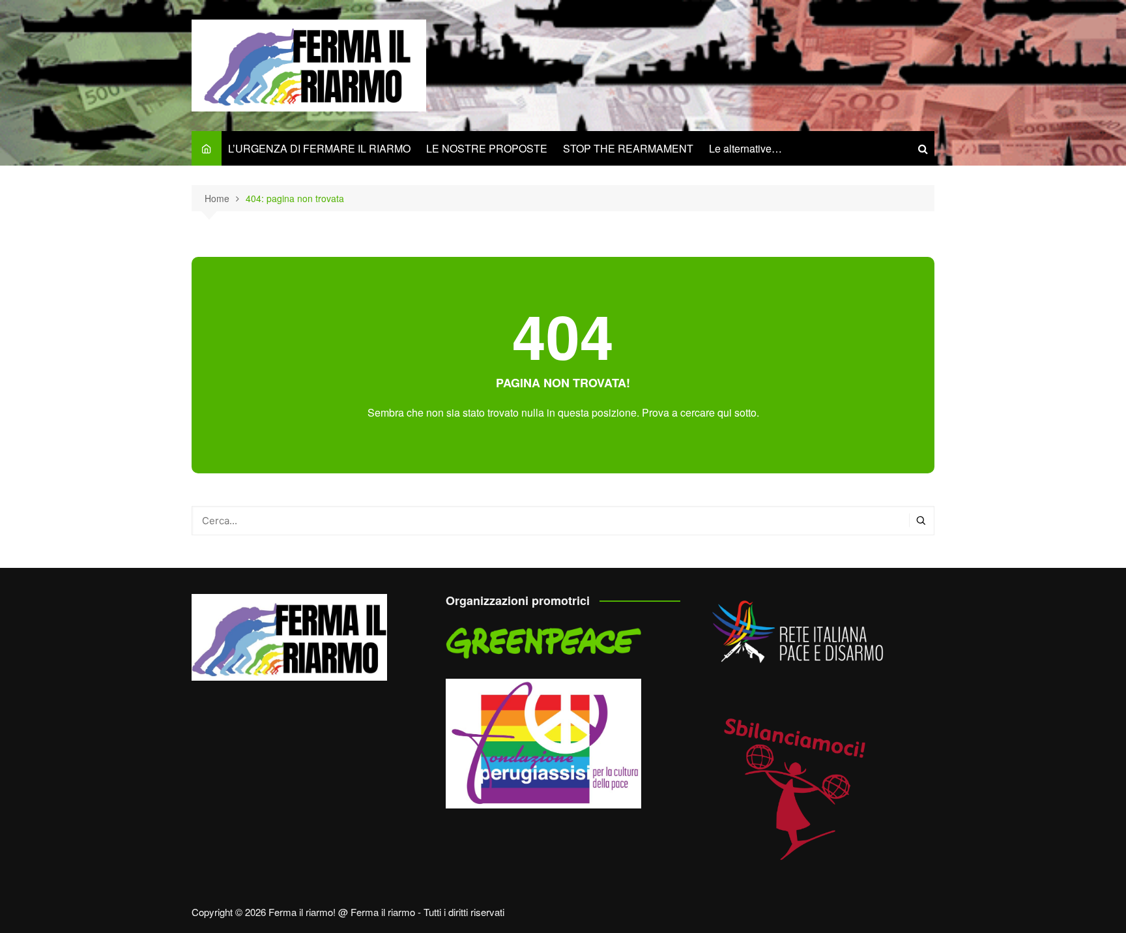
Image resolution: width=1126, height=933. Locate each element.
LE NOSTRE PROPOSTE (486, 148)
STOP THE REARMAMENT (628, 148)
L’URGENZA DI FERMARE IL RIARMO (319, 148)
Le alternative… (745, 148)
